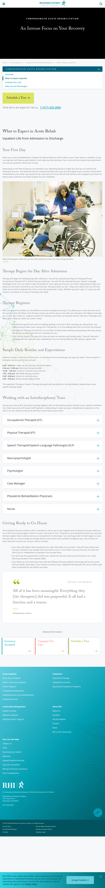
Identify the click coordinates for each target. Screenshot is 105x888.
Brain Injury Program (11, 678)
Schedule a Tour (17, 98)
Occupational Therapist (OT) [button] (24, 420)
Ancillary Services (10, 699)
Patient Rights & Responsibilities (46, 826)
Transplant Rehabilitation (13, 691)
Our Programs (16, 62)
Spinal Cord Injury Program (14, 682)
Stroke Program (9, 686)
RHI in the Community (61, 732)
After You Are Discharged (16, 86)
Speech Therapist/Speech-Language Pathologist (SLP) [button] (40, 445)
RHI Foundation (59, 719)
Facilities (56, 715)
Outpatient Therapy (60, 678)
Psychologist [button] (15, 470)
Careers (55, 723)
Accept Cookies (79, 880)
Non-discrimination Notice (44, 829)
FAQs (5, 748)
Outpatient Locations (61, 682)
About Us (56, 711)
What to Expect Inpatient (66, 62)
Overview (9, 74)
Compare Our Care (13, 82)
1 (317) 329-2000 (50, 107)
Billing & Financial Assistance (15, 769)
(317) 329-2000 (8, 805)
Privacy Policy (7, 826)
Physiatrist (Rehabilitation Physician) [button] (29, 496)
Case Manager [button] (16, 483)
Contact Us (7, 743)
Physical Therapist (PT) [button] (21, 432)
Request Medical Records (13, 760)
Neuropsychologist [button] (19, 458)
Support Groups (9, 711)
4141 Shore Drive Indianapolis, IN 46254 (10, 799)
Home (5, 62)
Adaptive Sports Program (13, 719)
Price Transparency (11, 773)
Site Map (5, 832)
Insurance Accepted (11, 764)
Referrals (6, 756)
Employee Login (40, 832)
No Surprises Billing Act (10, 829)
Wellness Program (10, 715)
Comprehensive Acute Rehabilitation (39, 62)
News (54, 727)
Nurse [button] (11, 508)
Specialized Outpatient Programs (66, 686)
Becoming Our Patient (12, 752)
